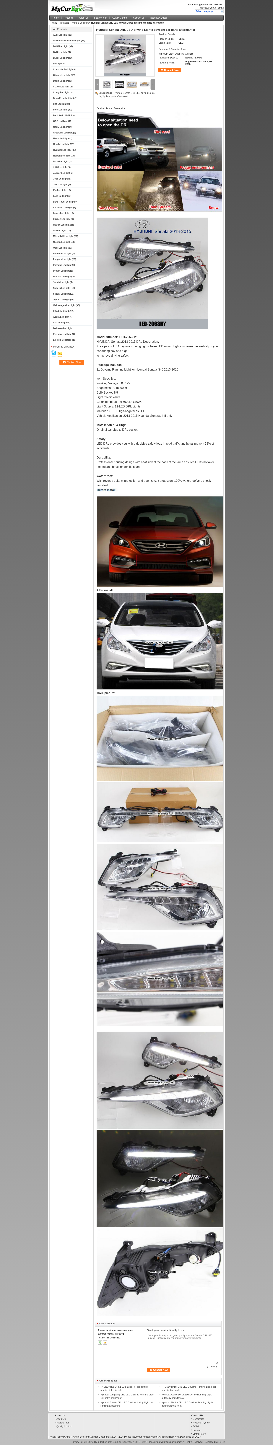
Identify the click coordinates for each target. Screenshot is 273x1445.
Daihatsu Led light (62, 328)
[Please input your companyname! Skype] (100, 1342)
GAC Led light (60, 121)
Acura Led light (61, 317)
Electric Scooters (62, 340)
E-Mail (196, 1426)
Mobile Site (200, 1434)
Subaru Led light (61, 288)
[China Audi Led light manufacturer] (93, 6)
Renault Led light (62, 276)
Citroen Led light (61, 75)
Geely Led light (61, 127)
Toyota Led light (61, 299)
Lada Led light (60, 196)
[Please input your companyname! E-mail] (105, 1342)
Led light (57, 63)
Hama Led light (61, 138)
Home (56, 18)
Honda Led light (61, 144)
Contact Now (171, 70)
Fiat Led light (59, 104)
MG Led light (59, 230)
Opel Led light (60, 248)
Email (221, 7)
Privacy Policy (55, 1437)
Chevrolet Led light (63, 69)
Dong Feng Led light (63, 98)
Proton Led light (61, 271)
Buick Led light (61, 58)
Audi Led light (60, 35)
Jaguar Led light (61, 173)
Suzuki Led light (61, 294)
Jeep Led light (60, 178)
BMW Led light (60, 46)
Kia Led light (59, 190)
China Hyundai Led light (76, 1437)
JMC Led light (60, 184)
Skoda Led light (61, 282)
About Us (83, 18)
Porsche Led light (62, 265)
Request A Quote (207, 7)
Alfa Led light (60, 322)
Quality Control (119, 18)
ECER (198, 1437)
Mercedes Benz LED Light (66, 40)
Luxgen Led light (61, 219)
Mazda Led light (61, 225)
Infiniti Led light (61, 311)
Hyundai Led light (80, 23)
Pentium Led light (62, 253)
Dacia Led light (61, 81)
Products (68, 18)
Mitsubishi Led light (63, 236)
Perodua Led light (62, 334)
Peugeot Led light (62, 259)
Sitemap (197, 1430)
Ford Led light (60, 109)
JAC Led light (60, 167)
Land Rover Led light (64, 201)
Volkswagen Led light (64, 305)
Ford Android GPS (62, 115)
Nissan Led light (61, 242)
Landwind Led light (63, 207)
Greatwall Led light (63, 132)
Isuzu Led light (60, 161)
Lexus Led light (61, 213)
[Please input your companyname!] (222, 11)
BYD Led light (60, 52)
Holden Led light (61, 155)
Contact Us (138, 18)
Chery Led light (61, 92)
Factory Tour (100, 18)
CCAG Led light (61, 86)
